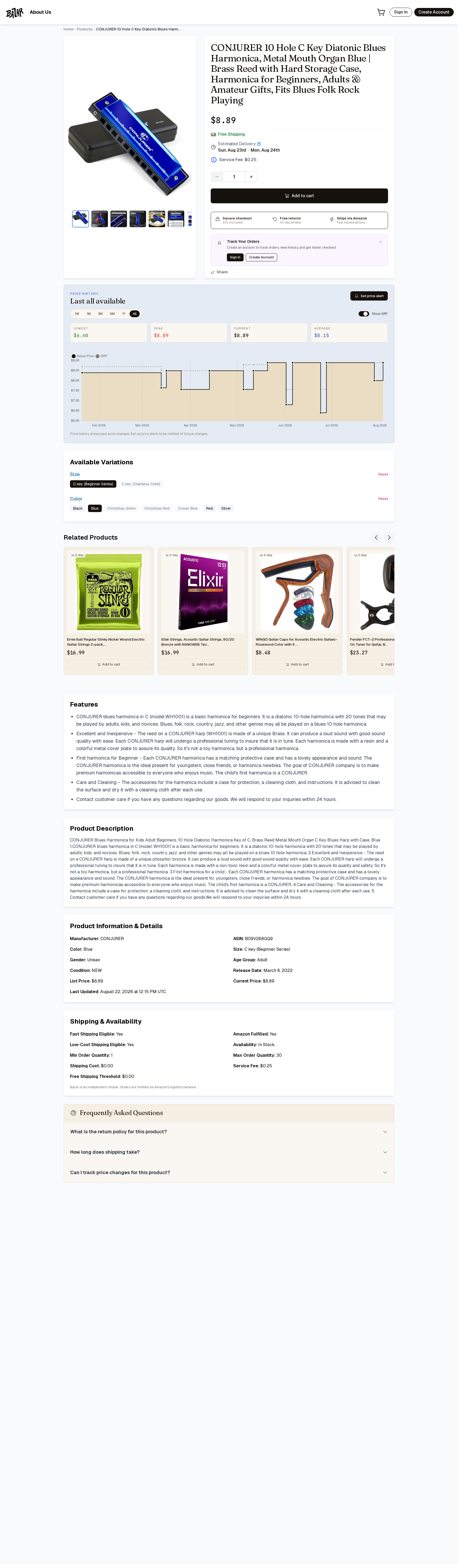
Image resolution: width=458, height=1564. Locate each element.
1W (77, 314)
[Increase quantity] (251, 176)
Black (78, 508)
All (134, 314)
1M (89, 314)
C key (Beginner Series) (93, 484)
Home (68, 29)
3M (100, 314)
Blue (95, 508)
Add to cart (303, 196)
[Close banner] (381, 242)
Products (85, 29)
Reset (383, 474)
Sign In (401, 12)
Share (222, 271)
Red (209, 508)
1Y (123, 314)
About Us (40, 12)
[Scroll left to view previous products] (376, 537)
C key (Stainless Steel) (141, 484)
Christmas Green (121, 508)
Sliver (226, 508)
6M (112, 314)
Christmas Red (156, 508)
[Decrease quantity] (217, 176)
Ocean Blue (188, 508)
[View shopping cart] (381, 12)
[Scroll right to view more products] (389, 537)
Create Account (434, 12)
